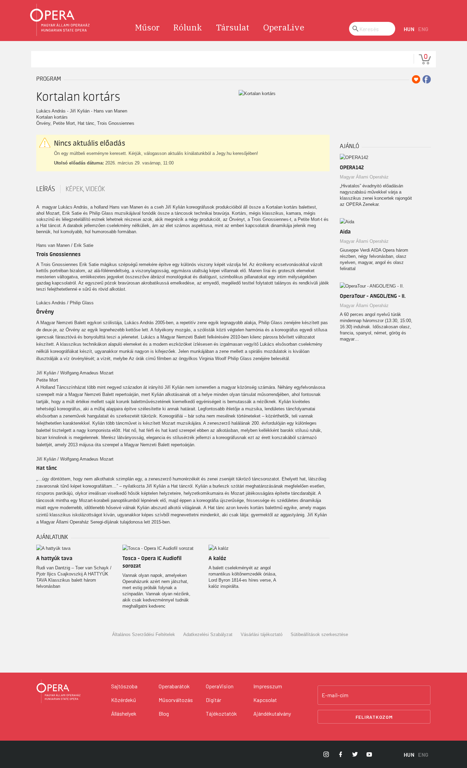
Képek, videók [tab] (85, 189)
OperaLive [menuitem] (283, 27)
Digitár (213, 700)
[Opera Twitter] (354, 754)
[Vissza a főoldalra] (60, 20)
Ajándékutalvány (272, 713)
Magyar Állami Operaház (364, 177)
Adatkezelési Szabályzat (207, 634)
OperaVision (220, 686)
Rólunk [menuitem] (187, 27)
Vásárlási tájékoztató (261, 634)
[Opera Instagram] (326, 754)
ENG (423, 29)
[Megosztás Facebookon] (427, 79)
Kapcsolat (265, 700)
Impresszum (267, 686)
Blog (164, 713)
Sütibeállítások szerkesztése (319, 634)
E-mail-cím (335, 695)
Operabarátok (174, 686)
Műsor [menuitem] (147, 27)
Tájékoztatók (221, 713)
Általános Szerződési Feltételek (143, 634)
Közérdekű (123, 700)
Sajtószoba (124, 686)
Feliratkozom (374, 717)
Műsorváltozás (176, 700)
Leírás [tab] (45, 189)
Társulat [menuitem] (233, 27)
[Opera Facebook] (340, 754)
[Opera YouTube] (369, 754)
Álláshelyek (123, 713)
